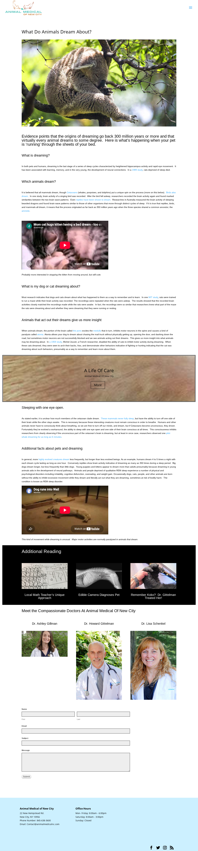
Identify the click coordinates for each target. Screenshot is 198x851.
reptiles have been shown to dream (93, 199)
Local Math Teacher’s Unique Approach (45, 596)
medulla (97, 330)
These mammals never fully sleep (117, 418)
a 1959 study (55, 342)
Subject (25, 738)
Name (24, 709)
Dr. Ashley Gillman (44, 623)
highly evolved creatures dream (54, 459)
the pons (77, 330)
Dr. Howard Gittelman (99, 623)
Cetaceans (72, 192)
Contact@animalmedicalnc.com (43, 824)
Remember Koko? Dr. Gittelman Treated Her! (153, 596)
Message (26, 750)
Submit (26, 776)
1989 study (137, 170)
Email (24, 726)
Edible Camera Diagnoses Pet (99, 594)
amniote (26, 211)
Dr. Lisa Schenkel (153, 623)
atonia (40, 334)
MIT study (153, 297)
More (98, 385)
